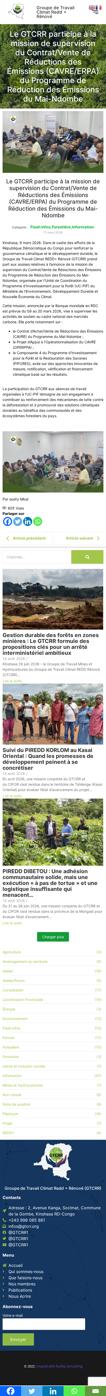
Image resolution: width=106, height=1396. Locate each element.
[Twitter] (17, 521)
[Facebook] (7, 521)
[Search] (87, 557)
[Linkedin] (27, 521)
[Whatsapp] (37, 521)
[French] (98, 7)
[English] (92, 7)
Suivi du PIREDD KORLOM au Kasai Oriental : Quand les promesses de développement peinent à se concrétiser (48, 759)
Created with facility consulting (59, 1366)
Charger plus (53, 937)
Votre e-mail (13, 1316)
